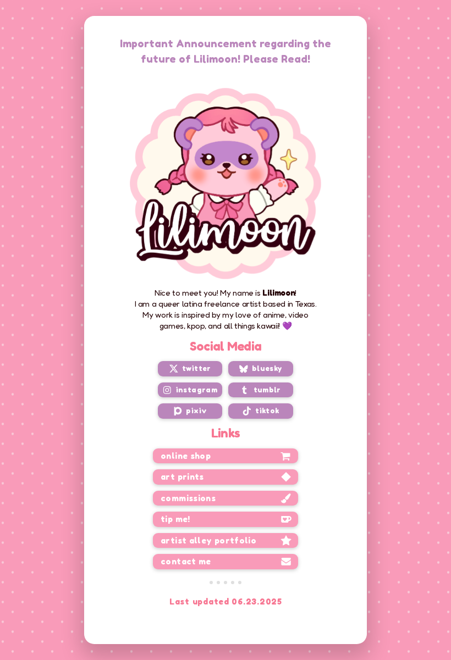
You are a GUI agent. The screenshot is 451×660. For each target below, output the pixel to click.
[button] (190, 368)
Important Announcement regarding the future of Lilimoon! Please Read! (225, 50)
